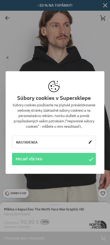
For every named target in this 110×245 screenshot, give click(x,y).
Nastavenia (27, 142)
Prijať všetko (29, 159)
